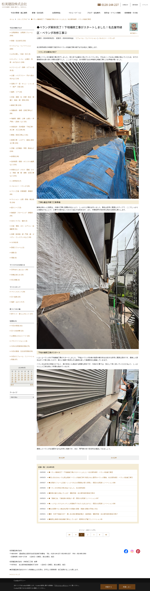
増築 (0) (14, 258)
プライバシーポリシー (61, 585)
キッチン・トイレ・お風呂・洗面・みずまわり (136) (21, 60)
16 (15, 377)
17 (19, 377)
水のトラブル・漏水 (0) (19, 221)
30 (15, 381)
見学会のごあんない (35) (19, 269)
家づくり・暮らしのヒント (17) (22, 314)
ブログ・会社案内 (93, 12)
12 (25, 375)
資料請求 (135, 5)
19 (25, 377)
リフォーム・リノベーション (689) (20, 47)
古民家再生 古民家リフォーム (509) (21, 34)
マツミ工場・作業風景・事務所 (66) (21, 192)
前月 (12, 385)
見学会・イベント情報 (112, 12)
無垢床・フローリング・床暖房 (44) (21, 214)
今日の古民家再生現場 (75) (20, 346)
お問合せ (125, 5)
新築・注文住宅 (37, 12)
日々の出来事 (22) (17, 331)
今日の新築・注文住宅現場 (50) (22, 351)
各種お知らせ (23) (17, 275)
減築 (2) (14, 252)
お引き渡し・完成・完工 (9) (20, 54)
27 (28, 379)
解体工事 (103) (16, 105)
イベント (145, 5)
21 (31, 377)
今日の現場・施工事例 (19, 12)
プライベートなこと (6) (19, 341)
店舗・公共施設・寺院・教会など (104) (22, 149)
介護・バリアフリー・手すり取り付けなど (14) (22, 77)
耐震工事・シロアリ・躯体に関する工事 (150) (22, 141)
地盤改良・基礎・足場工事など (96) (21, 111)
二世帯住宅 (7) (16, 181)
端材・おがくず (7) (17, 302)
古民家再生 (56, 12)
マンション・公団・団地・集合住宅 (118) (22, 200)
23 (15, 379)
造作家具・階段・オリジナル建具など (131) (22, 163)
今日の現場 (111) (16, 326)
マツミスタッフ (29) (18, 292)
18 (22, 377)
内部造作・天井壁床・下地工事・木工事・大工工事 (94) (22, 128)
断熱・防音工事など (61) (19, 135)
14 (31, 375)
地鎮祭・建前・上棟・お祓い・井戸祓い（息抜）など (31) (22, 120)
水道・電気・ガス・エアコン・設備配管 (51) (22, 227)
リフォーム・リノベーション (86, 38)
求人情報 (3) (15, 280)
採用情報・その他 (131, 12)
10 (19, 375)
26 (25, 379)
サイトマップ (15, 574)
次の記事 (114, 458)
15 (12, 377)
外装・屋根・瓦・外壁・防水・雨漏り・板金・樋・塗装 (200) (22, 98)
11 (22, 375)
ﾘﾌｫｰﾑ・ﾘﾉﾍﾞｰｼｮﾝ (75, 12)
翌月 (31, 385)
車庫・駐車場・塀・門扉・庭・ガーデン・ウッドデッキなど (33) (22, 235)
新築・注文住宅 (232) (18, 41)
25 (22, 379)
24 (19, 379)
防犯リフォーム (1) (17, 247)
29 (12, 381)
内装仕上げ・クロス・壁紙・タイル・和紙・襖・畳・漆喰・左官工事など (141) (22, 173)
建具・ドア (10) (16, 92)
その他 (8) (14, 242)
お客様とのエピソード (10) (20, 336)
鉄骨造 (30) (15, 156)
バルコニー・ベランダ (106, 38)
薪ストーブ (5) (16, 207)
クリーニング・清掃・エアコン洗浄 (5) (22, 68)
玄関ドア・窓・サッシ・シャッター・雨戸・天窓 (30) (22, 85)
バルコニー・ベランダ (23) (20, 186)
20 (28, 377)
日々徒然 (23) (15, 297)
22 (12, 379)
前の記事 (62, 458)
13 (28, 375)
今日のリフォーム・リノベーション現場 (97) (22, 357)
